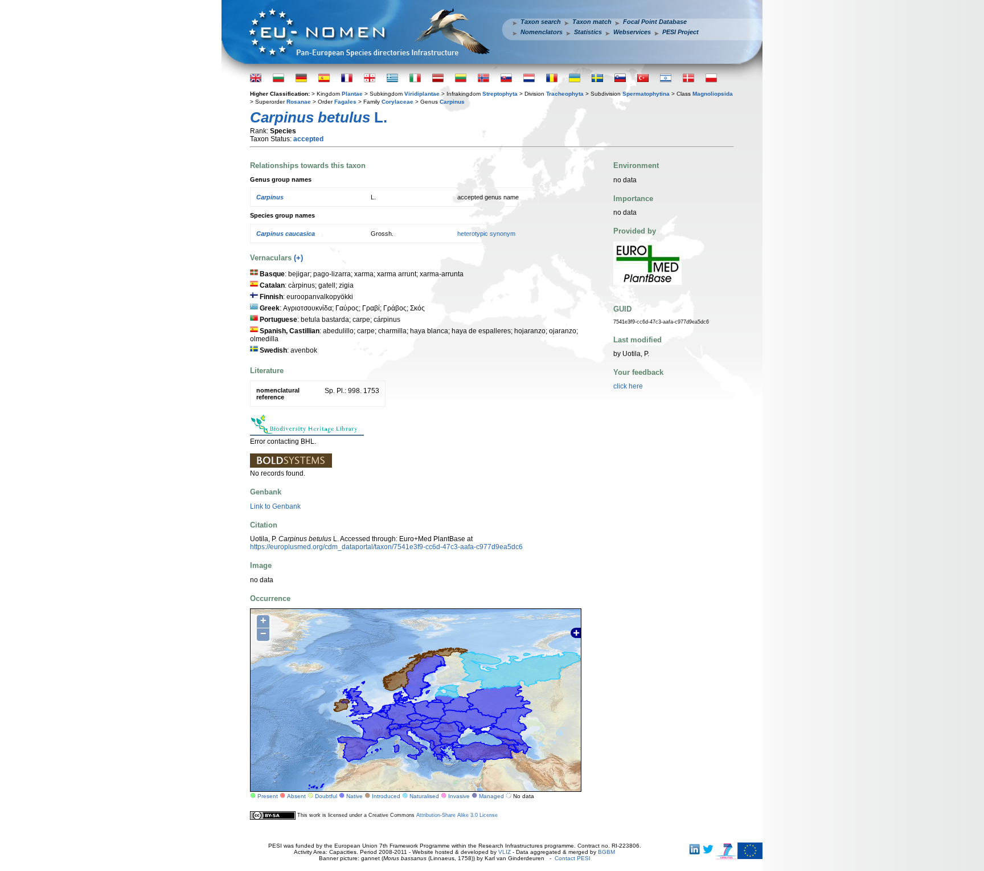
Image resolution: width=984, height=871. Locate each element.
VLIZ (504, 852)
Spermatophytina (646, 94)
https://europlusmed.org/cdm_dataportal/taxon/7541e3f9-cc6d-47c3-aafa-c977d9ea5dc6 (386, 547)
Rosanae (298, 102)
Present (267, 796)
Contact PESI (573, 858)
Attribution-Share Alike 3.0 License (457, 815)
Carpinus (452, 102)
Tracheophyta (565, 94)
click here (628, 386)
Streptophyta (500, 94)
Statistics (588, 31)
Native (354, 796)
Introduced (386, 796)
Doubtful (326, 796)
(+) (298, 257)
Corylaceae (397, 102)
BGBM (606, 852)
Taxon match (592, 21)
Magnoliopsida (712, 94)
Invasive (459, 796)
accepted (308, 139)
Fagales (345, 102)
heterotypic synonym (486, 233)
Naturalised (424, 796)
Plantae (352, 94)
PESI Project (680, 31)
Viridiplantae (422, 94)
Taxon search (540, 21)
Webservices (632, 31)
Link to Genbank (275, 506)
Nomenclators (541, 31)
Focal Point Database (655, 21)
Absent (296, 796)
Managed (491, 796)
